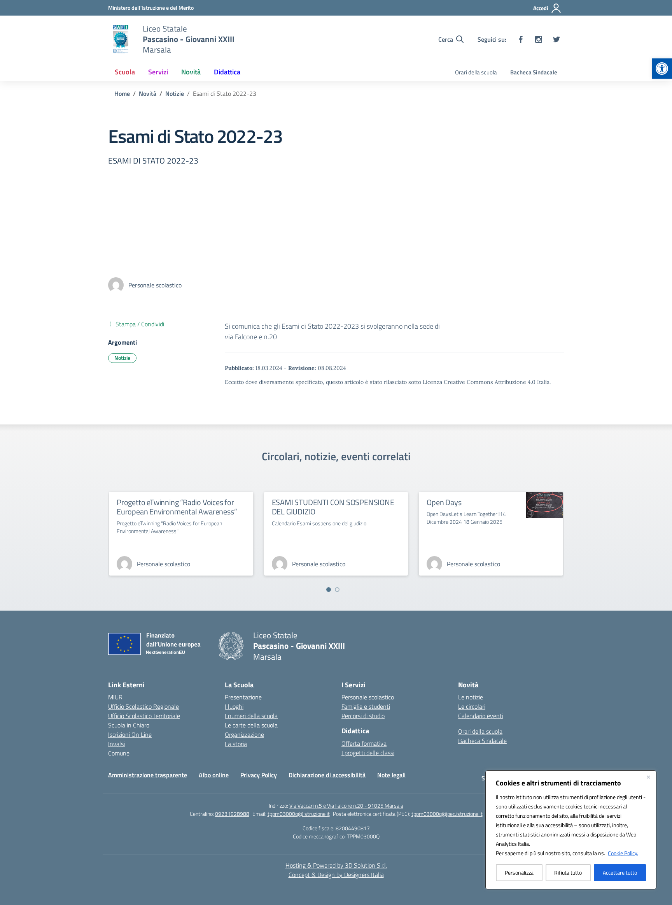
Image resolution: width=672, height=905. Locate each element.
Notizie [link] (122, 358)
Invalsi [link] (116, 743)
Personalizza (519, 872)
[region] (570, 829)
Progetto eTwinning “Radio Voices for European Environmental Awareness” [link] (177, 507)
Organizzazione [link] (244, 734)
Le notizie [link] (470, 697)
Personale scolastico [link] (367, 697)
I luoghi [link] (234, 706)
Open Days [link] (444, 502)
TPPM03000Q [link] (363, 836)
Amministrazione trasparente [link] (147, 775)
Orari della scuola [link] (476, 72)
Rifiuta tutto (568, 872)
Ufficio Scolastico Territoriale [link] (144, 715)
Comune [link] (119, 753)
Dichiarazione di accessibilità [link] (327, 775)
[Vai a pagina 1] (328, 589)
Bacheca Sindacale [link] (533, 72)
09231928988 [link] (232, 814)
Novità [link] (191, 72)
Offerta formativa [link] (364, 743)
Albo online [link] (214, 775)
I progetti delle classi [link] (367, 752)
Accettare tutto (620, 872)
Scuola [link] (125, 72)
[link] (662, 68)
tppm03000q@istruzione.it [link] (299, 814)
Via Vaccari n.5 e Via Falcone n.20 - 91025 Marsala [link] (346, 805)
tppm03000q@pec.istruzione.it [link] (447, 814)
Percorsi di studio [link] (363, 715)
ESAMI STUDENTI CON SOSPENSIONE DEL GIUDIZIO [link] (333, 507)
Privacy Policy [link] (258, 775)
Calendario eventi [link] (480, 715)
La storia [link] (236, 743)
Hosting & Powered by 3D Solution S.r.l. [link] (336, 865)
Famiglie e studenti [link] (365, 706)
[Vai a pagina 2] (337, 589)
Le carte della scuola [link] (251, 725)
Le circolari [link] (471, 706)
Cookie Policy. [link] (623, 853)
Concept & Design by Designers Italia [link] (336, 874)
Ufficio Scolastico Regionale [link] (143, 706)
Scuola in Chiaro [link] (128, 725)
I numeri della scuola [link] (251, 715)
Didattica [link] (227, 72)
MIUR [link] (115, 697)
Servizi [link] (158, 72)
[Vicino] (648, 777)
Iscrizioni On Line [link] (130, 734)
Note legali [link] (391, 775)
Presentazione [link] (243, 697)
